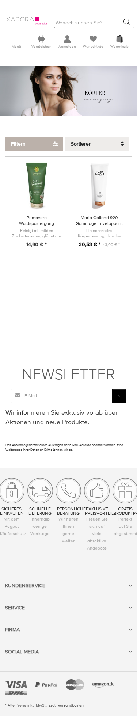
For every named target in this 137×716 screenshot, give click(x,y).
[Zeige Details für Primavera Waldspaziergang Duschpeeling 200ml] (36, 185)
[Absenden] (119, 396)
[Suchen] (127, 22)
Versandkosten (71, 705)
